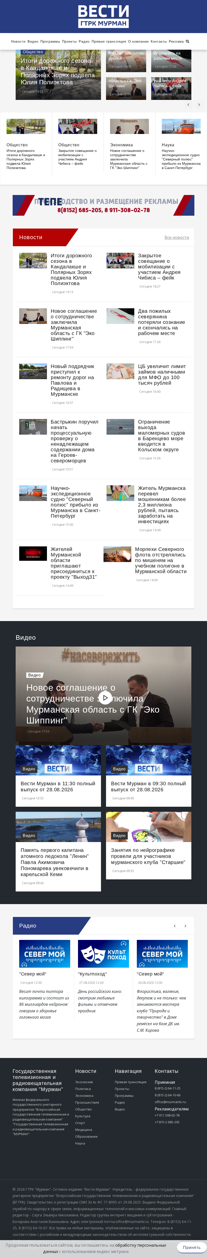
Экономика (121, 145)
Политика (83, 1088)
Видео (34, 675)
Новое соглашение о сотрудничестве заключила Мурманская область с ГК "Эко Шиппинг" (74, 325)
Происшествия (87, 1102)
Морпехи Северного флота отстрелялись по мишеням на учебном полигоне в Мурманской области (161, 560)
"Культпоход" (92, 973)
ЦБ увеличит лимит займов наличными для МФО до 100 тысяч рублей (162, 375)
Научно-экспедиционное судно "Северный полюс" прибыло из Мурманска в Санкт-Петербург (181, 159)
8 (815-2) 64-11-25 (167, 1088)
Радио (120, 1102)
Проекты (122, 1088)
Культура (82, 1116)
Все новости (177, 237)
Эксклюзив (84, 1082)
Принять (192, 1247)
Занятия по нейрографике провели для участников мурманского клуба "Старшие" (148, 856)
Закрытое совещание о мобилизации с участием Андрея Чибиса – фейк (77, 157)
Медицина (83, 1129)
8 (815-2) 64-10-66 (167, 1095)
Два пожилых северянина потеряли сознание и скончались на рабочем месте (161, 322)
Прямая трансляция (130, 1082)
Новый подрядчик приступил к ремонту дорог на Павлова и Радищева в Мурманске (72, 380)
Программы (124, 1095)
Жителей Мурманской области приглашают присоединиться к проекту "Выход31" (74, 563)
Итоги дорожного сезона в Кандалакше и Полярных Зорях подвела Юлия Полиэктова (58, 71)
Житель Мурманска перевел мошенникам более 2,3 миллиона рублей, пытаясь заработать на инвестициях (162, 504)
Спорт (80, 1123)
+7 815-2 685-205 (167, 1122)
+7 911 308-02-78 (167, 1115)
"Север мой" (32, 973)
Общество (33, 52)
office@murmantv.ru (170, 1102)
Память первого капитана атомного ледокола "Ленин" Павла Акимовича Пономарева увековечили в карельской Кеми (55, 862)
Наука (168, 145)
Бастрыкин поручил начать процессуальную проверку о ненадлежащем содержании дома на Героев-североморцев (75, 441)
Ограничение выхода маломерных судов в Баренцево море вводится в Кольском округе (161, 435)
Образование (86, 1136)
